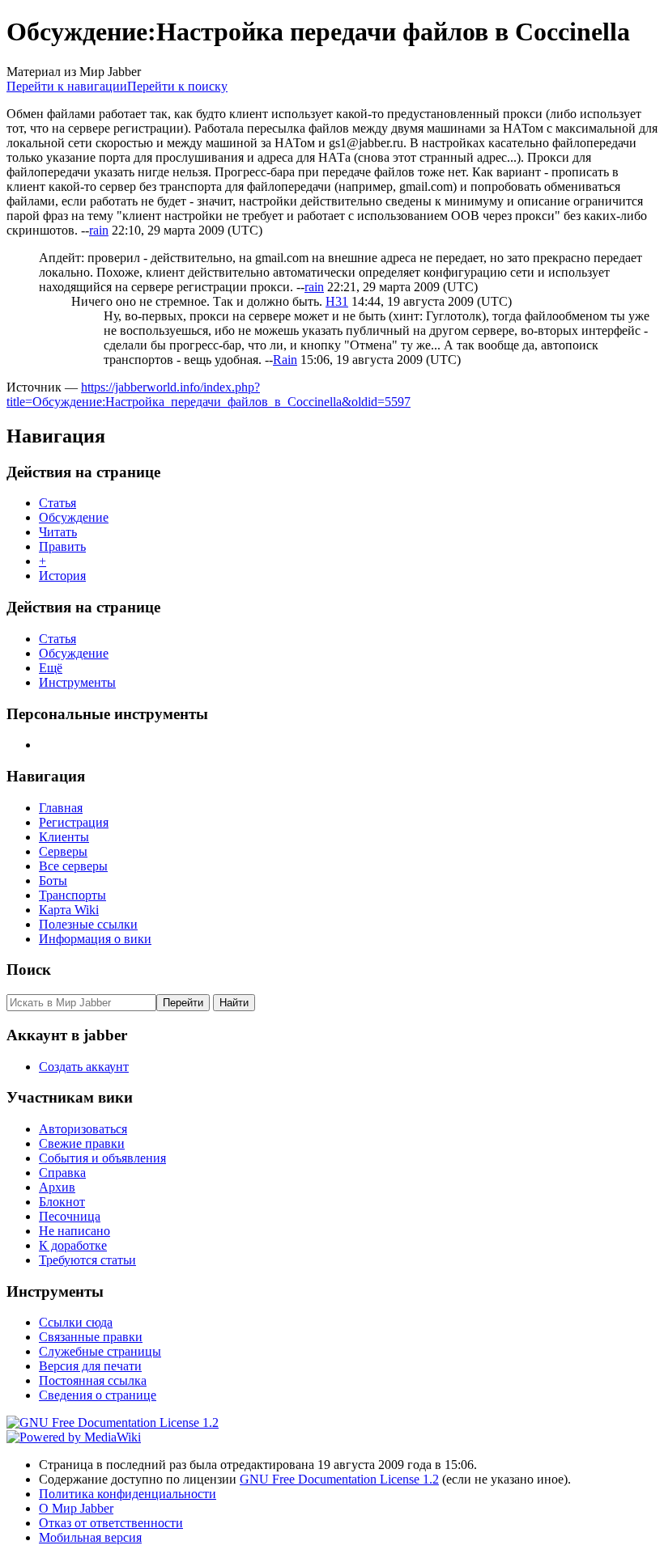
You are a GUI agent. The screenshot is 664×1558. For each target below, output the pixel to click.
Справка (62, 1172)
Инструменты (77, 682)
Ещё (50, 668)
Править (62, 546)
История (62, 575)
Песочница (69, 1216)
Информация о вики (95, 939)
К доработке (73, 1245)
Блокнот (62, 1202)
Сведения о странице (97, 1395)
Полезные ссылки (88, 924)
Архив (57, 1187)
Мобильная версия (90, 1537)
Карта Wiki (69, 910)
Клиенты (64, 837)
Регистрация (74, 822)
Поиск (28, 969)
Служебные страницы (100, 1351)
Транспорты (72, 895)
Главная (61, 808)
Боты (53, 880)
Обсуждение (74, 517)
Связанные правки (91, 1337)
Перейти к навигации (66, 86)
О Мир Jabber (76, 1508)
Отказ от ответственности (111, 1523)
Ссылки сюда (76, 1322)
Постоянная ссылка (93, 1380)
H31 (337, 301)
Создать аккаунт (84, 1066)
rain (99, 230)
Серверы (63, 851)
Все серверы (73, 866)
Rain (285, 359)
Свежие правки (82, 1143)
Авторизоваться (83, 1129)
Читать (58, 532)
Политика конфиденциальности (127, 1494)
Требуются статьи (87, 1260)
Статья (57, 503)
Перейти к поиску (177, 86)
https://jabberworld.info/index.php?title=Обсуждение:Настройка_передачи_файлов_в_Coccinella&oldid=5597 (208, 394)
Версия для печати (90, 1366)
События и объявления (102, 1158)
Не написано (74, 1231)
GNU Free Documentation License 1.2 (339, 1479)
